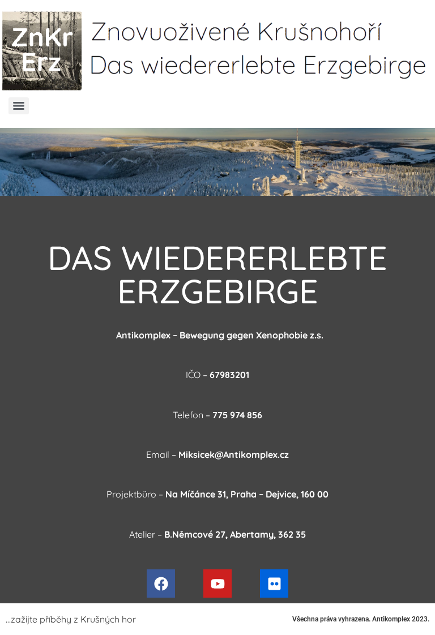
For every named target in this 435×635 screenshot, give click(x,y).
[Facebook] (161, 583)
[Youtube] (217, 583)
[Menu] (18, 105)
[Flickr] (274, 583)
